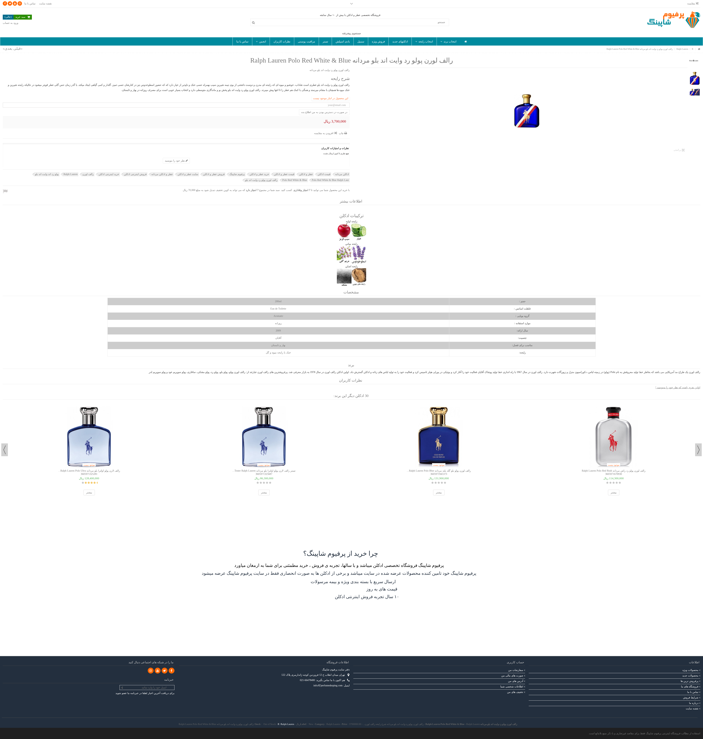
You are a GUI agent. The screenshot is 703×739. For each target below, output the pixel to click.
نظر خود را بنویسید (175, 160)
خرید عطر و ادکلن (259, 174)
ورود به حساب (10, 23)
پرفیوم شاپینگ (237, 174)
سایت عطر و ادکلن (188, 174)
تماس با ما (30, 3)
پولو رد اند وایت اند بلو (47, 174)
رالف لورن (88, 174)
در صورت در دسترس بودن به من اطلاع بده (324, 112)
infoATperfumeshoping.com (328, 685)
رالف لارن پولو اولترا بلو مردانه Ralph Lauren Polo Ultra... (89, 470)
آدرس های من (515, 681)
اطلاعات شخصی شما (511, 686)
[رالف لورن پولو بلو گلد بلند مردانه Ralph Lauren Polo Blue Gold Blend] (438, 436)
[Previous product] (18, 48)
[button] (448, 41)
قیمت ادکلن (324, 174)
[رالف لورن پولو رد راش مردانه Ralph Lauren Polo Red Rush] (613, 436)
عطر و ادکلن (306, 174)
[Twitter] (10, 3)
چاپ (341, 133)
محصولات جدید (690, 675)
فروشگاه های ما (689, 686)
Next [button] (4, 449)
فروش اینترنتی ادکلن (135, 174)
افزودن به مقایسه (323, 133)
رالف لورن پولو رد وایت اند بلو (261, 180)
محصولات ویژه (690, 670)
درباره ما (693, 703)
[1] (270, 483)
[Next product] (7, 48)
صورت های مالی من (512, 675)
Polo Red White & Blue (294, 180)
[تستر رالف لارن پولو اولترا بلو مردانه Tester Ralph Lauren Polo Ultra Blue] (264, 436)
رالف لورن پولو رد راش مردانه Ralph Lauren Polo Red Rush (614, 470)
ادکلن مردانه (342, 174)
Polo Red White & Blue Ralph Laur (330, 180)
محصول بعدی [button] (368, 111)
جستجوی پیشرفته (351, 33)
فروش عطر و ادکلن (214, 174)
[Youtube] (15, 3)
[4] (261, 483)
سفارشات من (515, 670)
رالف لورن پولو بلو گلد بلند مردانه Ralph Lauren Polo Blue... (439, 470)
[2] (267, 483)
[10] (82, 483)
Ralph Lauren (71, 174)
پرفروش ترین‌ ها (689, 681)
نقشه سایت (45, 3)
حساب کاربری (515, 662)
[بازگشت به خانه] (699, 49)
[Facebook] (5, 3)
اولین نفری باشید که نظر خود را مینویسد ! (677, 387)
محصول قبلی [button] (685, 111)
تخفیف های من (515, 692)
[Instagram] (20, 3)
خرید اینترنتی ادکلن (108, 174)
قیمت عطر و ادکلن (284, 174)
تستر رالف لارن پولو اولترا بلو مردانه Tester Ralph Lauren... (263, 470)
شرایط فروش (690, 697)
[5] (257, 483)
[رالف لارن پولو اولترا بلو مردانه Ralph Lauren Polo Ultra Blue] (89, 436)
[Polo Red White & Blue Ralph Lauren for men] (526, 111)
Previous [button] (698, 449)
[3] (264, 483)
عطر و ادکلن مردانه (162, 174)
